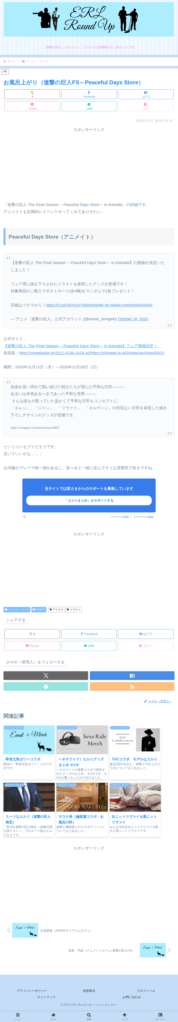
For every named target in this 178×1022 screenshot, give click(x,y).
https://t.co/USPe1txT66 (66, 305)
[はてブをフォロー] (132, 675)
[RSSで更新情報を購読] (132, 686)
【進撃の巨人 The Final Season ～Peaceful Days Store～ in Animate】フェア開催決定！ (81, 346)
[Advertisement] (89, 163)
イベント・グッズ (18, 609)
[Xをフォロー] (45, 675)
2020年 (40, 609)
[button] (146, 106)
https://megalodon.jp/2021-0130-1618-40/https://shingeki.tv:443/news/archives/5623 (91, 353)
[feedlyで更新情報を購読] (45, 686)
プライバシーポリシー (32, 990)
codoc (150, 516)
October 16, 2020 (133, 319)
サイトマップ (46, 997)
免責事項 (89, 990)
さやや (125, 516)
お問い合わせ (132, 997)
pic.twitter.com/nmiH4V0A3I (128, 305)
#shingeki (95, 305)
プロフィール (146, 990)
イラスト (75, 609)
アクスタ (58, 609)
